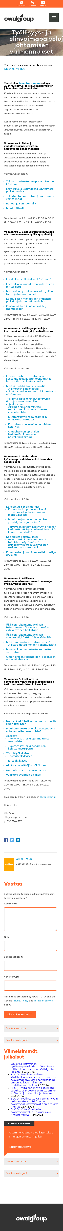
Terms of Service (43, 1001)
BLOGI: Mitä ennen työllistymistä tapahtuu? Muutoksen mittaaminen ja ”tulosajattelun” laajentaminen (34, 1091)
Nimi (6, 937)
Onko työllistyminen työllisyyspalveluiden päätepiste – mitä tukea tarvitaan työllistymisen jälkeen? (33, 1068)
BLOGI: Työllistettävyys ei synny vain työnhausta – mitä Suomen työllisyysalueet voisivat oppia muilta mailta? (34, 1102)
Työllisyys (20, 69)
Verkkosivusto (11, 977)
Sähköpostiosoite (14, 957)
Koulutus (9, 69)
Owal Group (24, 859)
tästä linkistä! (48, 797)
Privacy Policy (20, 1001)
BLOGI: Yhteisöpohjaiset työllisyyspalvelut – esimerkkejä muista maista (31, 1112)
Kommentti (11, 904)
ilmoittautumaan (29, 83)
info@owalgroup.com (42, 864)
